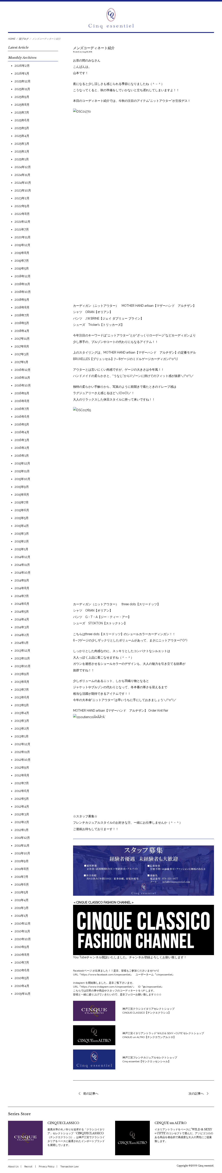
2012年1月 (22, 830)
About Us (13, 1166)
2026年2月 (22, 65)
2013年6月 (22, 697)
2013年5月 (22, 705)
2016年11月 (22, 377)
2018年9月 (22, 299)
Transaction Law (69, 1166)
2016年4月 (22, 432)
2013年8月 (22, 681)
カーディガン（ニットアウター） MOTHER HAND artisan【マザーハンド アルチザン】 (134, 305)
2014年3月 (22, 627)
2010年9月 (22, 947)
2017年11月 (22, 338)
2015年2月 (22, 541)
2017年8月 (22, 346)
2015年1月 (21, 549)
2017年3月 (22, 354)
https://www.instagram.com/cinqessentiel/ (107, 986)
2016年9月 (22, 393)
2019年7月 (22, 260)
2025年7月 (22, 112)
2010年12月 (23, 923)
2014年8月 (22, 588)
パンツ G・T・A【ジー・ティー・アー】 (102, 617)
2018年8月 (22, 307)
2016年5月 (22, 424)
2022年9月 (22, 206)
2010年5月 (22, 978)
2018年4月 (22, 331)
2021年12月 (22, 221)
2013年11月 (22, 658)
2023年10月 (23, 190)
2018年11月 (22, 284)
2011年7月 (21, 876)
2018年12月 (23, 276)
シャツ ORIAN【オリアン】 (93, 312)
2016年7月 (22, 408)
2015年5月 (22, 518)
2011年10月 (22, 853)
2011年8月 (22, 869)
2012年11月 (22, 752)
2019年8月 (22, 253)
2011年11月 (22, 845)
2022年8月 (22, 214)
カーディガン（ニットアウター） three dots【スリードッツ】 (116, 604)
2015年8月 (22, 494)
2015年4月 (22, 525)
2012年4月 (22, 806)
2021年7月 (22, 229)
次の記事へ (196, 1093)
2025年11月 (22, 89)
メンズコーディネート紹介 (94, 48)
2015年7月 (22, 502)
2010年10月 (23, 939)
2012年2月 (22, 822)
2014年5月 (22, 611)
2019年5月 (22, 268)
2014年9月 (22, 580)
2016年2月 (22, 447)
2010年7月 (22, 962)
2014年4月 (22, 619)
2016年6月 (22, 416)
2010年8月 (22, 954)
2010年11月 (22, 931)
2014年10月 (23, 572)
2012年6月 (22, 791)
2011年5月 (21, 892)
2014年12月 (22, 557)
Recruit (28, 1166)
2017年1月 (21, 362)
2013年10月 (23, 666)
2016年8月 (22, 401)
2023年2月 (22, 198)
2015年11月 (22, 471)
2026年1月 (22, 73)
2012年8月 (22, 775)
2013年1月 (22, 736)
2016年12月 (23, 370)
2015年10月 (22, 479)
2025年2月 (22, 151)
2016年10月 (23, 385)
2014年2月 (22, 635)
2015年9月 (22, 486)
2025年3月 (22, 143)
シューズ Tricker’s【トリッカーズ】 (98, 324)
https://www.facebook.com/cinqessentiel (105, 974)
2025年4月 (22, 136)
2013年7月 (22, 689)
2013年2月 (22, 728)
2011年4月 (22, 900)
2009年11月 (23, 993)
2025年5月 (22, 128)
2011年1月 (21, 915)
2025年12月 (23, 81)
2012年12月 (22, 744)
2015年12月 (22, 463)
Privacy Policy (46, 1166)
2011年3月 (22, 908)
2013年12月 (22, 650)
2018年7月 (22, 315)
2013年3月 (22, 720)
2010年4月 (22, 986)
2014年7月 (22, 596)
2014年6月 (22, 603)
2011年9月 (22, 861)
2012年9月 (22, 767)
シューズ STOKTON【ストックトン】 (100, 623)
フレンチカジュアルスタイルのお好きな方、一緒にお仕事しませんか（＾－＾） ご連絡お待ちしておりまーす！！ (127, 822)
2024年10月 (23, 182)
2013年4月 (22, 713)
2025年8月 (22, 104)
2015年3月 (22, 533)
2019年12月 (22, 245)
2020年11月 (23, 237)
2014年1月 (22, 642)
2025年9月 (22, 97)
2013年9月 (22, 674)
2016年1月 (22, 455)
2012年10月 (23, 759)
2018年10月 (23, 292)
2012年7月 (22, 783)
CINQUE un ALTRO (170, 1123)
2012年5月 (22, 798)
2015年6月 (22, 510)
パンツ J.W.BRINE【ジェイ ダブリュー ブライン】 (108, 318)
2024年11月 (22, 175)
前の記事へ (90, 1093)
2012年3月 (22, 814)
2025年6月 (22, 120)
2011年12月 (22, 837)
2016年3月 (22, 440)
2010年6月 (22, 970)
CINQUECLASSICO (63, 1123)
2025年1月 (22, 159)
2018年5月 (22, 323)
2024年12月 (23, 167)
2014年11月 (22, 564)
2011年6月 (22, 884)
